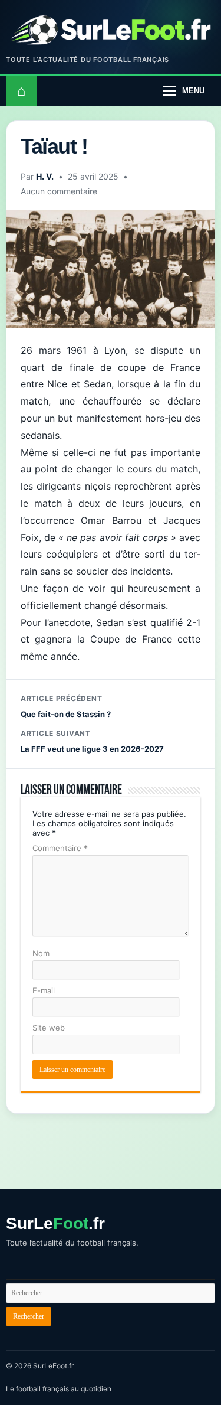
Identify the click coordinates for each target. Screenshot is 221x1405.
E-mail (43, 990)
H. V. (45, 176)
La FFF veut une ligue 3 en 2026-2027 (92, 741)
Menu (193, 90)
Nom (41, 953)
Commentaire (60, 848)
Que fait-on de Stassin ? (66, 706)
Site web (48, 1027)
